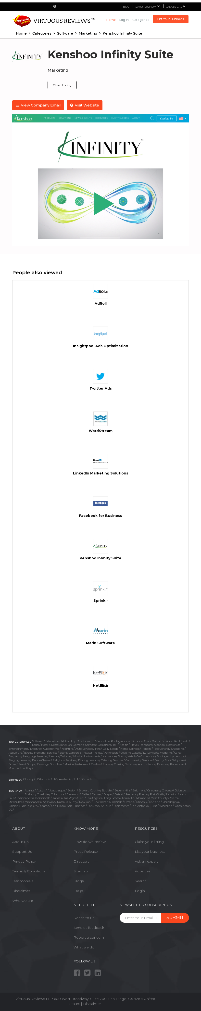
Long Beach (112, 798)
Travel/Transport (141, 745)
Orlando (117, 802)
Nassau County (67, 802)
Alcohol (159, 745)
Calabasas (153, 790)
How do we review (90, 842)
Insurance (109, 756)
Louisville (128, 798)
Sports (122, 756)
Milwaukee (16, 802)
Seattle (44, 806)
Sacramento (121, 806)
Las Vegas (70, 798)
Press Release (86, 851)
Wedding (166, 752)
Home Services (129, 748)
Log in (124, 20)
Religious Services (64, 760)
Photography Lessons (171, 756)
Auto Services (84, 748)
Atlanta (29, 790)
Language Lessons (35, 756)
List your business (150, 851)
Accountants (146, 764)
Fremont (131, 794)
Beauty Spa (162, 760)
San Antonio (139, 806)
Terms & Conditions (28, 871)
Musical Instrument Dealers (82, 764)
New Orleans (101, 802)
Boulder (107, 790)
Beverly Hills (122, 790)
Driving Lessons (88, 760)
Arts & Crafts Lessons (141, 756)
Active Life (15, 752)
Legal (35, 745)
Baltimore (139, 790)
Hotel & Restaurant (53, 745)
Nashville (49, 802)
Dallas (85, 794)
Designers (104, 745)
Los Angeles (94, 798)
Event (28, 752)
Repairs (146, 748)
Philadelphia (171, 802)
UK (55, 779)
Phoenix (141, 802)
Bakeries (162, 764)
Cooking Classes (131, 752)
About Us (20, 842)
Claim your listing (149, 842)
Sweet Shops (26, 764)
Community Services (139, 760)
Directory (81, 861)
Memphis (142, 798)
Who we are (22, 900)
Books (12, 764)
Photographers (120, 741)
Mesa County (159, 798)
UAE (77, 779)
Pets (97, 748)
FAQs (78, 891)
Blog (126, 6)
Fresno (143, 794)
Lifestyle (35, 748)
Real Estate (181, 741)
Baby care (178, 760)
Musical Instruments (86, 756)
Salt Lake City (29, 806)
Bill (115, 745)
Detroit (118, 794)
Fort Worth (157, 794)
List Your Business (170, 19)
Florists (107, 764)
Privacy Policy (24, 861)
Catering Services (112, 760)
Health (123, 745)
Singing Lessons (19, 760)
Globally (28, 779)
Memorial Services (45, 752)
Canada (87, 779)
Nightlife (67, 748)
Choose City (174, 6)
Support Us (22, 851)
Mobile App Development (77, 741)
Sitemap (81, 871)
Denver (96, 794)
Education (52, 741)
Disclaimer (21, 891)
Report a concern (89, 937)
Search (141, 881)
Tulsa (153, 806)
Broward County (89, 790)
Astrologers (111, 752)
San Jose (93, 806)
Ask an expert (146, 861)
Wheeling (165, 806)
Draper (107, 794)
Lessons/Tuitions (60, 756)
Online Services (162, 741)
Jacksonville (42, 798)
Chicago (167, 790)
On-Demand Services (82, 745)
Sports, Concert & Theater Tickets (81, 752)
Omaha (129, 802)
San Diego (58, 806)
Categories (140, 20)
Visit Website (87, 105)
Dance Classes (41, 760)
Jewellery (26, 768)
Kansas (57, 798)
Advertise (143, 871)
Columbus (57, 794)
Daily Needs (110, 748)
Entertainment (18, 748)
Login (140, 891)
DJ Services (150, 752)
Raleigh (14, 806)
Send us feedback (89, 927)
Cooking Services (125, 764)
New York (85, 802)
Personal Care (141, 741)
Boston (71, 790)
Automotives (51, 748)
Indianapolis (25, 798)
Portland (154, 802)
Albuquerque (56, 790)
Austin (41, 790)
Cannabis (103, 741)
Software (37, 741)
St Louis (106, 806)
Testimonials (22, 881)
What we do (84, 947)
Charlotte (43, 794)
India (47, 779)
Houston (171, 794)
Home (111, 20)
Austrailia (65, 779)
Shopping (177, 748)
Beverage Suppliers (49, 764)
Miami (174, 798)
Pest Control (161, 748)
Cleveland (73, 794)
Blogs (79, 881)
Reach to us (84, 918)
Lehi (81, 798)
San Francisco (76, 806)
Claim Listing (62, 85)
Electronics (173, 745)
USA (39, 779)
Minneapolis (33, 802)
